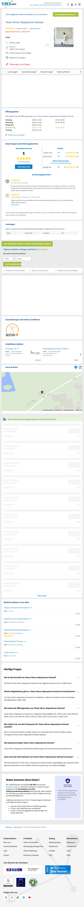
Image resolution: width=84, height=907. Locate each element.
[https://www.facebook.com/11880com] (6, 897)
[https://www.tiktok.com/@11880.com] (17, 897)
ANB (68, 855)
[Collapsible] (78, 677)
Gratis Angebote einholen (65, 14)
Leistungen (13, 71)
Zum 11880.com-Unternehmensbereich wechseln (46, 5)
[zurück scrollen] (3, 71)
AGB (68, 851)
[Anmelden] (73, 4)
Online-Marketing (30, 851)
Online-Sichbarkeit (31, 842)
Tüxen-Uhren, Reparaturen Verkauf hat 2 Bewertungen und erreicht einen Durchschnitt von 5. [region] (38, 748)
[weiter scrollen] (80, 71)
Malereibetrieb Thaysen (13, 641)
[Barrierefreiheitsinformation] (77, 4)
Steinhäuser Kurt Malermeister (16, 618)
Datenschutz (71, 846)
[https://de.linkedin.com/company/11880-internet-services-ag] (23, 897)
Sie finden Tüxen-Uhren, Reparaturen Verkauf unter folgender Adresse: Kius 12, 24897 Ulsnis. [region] (38, 683)
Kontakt (52, 851)
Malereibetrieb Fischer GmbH (55, 348)
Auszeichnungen (29, 71)
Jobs (5, 851)
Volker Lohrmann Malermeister (16, 607)
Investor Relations (11, 846)
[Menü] (80, 4)
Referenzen (53, 846)
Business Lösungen (31, 855)
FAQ (50, 855)
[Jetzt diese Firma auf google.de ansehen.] (58, 167)
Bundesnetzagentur (13, 787)
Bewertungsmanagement (33, 846)
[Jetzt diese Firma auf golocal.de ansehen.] (58, 156)
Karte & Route (63, 71)
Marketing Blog (55, 842)
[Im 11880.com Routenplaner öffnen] (75, 367)
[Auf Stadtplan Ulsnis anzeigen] (80, 367)
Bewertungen (47, 71)
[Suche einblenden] (69, 4)
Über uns (7, 842)
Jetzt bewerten (23, 166)
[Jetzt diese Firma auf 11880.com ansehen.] (58, 152)
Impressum (71, 842)
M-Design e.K (10, 348)
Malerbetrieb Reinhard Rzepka (16, 630)
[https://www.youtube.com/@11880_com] (29, 897)
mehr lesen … (16, 205)
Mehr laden (42, 595)
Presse (6, 855)
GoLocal (24, 197)
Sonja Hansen (9, 652)
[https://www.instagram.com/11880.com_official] (11, 897)
